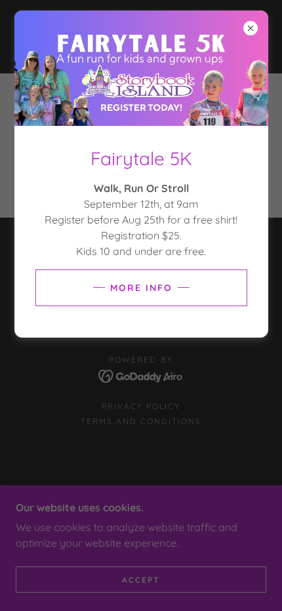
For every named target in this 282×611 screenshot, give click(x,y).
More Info (141, 288)
